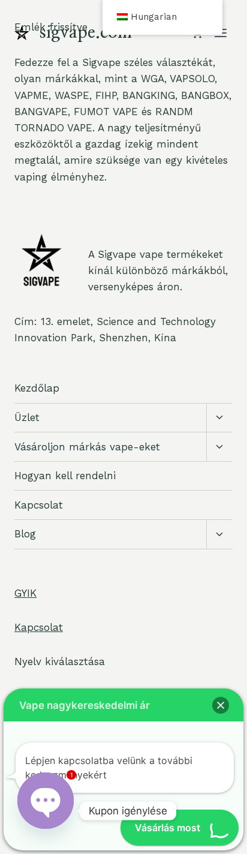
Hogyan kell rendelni (65, 476)
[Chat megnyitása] (45, 799)
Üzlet (27, 417)
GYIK (25, 593)
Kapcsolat (38, 505)
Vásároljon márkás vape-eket (87, 447)
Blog (25, 534)
